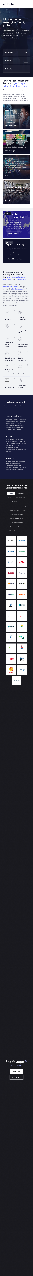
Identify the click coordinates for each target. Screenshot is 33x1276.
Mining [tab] (24, 510)
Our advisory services (15, 259)
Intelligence (9, 52)
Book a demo (16, 1077)
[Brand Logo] (8, 4)
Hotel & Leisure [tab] (10, 506)
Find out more (12, 233)
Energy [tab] (10, 497)
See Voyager (16, 1071)
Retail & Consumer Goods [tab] (16, 518)
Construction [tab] (21, 493)
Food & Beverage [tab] (16, 501)
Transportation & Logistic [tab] (16, 526)
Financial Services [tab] (20, 497)
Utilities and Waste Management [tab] (16, 530)
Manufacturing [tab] (22, 506)
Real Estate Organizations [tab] (16, 514)
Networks (8, 69)
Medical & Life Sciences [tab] (13, 510)
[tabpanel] (16, 610)
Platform (8, 61)
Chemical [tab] (11, 493)
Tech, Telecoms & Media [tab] (16, 522)
